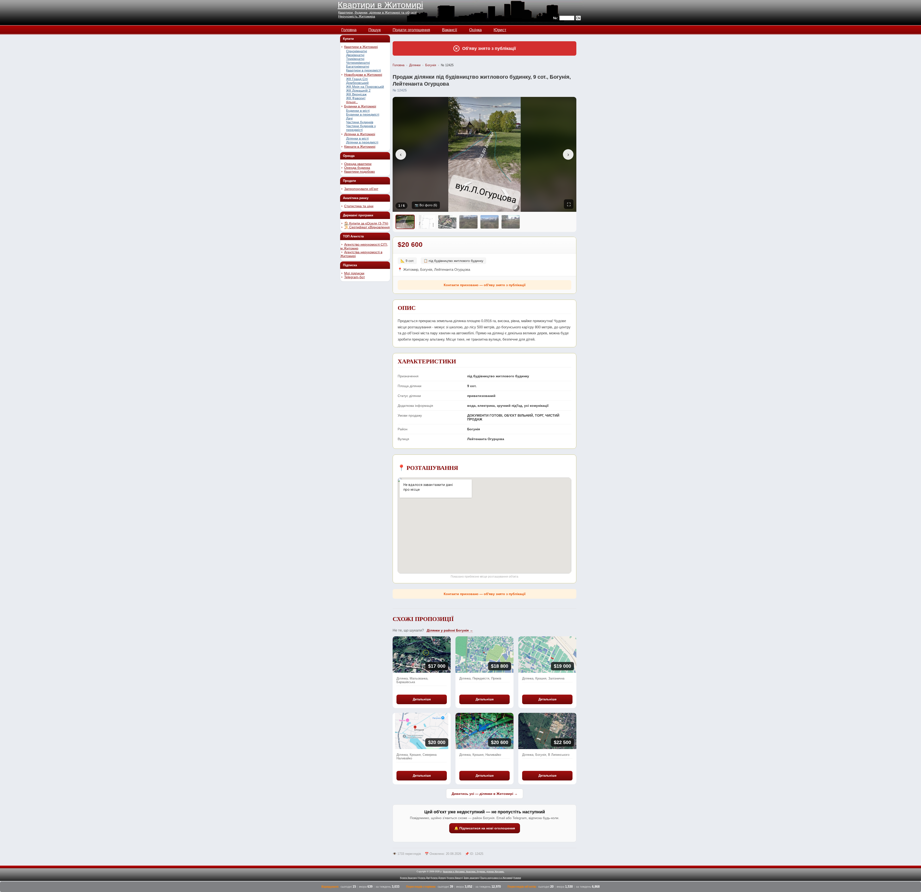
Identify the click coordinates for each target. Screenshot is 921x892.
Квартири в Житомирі (380, 5)
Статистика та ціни (358, 206)
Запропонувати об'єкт (361, 189)
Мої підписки (354, 273)
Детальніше (422, 699)
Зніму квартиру (471, 878)
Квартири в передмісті (363, 70)
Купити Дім (423, 878)
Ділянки (414, 65)
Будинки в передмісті (362, 114)
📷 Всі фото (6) (426, 205)
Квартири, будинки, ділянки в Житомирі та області (377, 12)
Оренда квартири (358, 164)
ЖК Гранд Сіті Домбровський (357, 81)
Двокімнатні (355, 55)
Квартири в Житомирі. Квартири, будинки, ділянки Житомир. (473, 871)
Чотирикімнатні (358, 63)
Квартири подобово (359, 171)
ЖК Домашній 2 (358, 90)
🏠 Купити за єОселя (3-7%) (366, 223)
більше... (352, 102)
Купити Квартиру (408, 878)
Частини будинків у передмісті (361, 128)
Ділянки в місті (357, 138)
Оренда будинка (357, 168)
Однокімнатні (356, 51)
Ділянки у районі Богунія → (450, 630)
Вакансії (449, 29)
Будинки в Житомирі (360, 106)
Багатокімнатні (357, 66)
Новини (517, 878)
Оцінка (475, 29)
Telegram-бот (354, 277)
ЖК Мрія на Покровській (365, 87)
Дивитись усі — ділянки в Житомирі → (485, 794)
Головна (348, 29)
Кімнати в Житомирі (359, 146)
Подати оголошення (411, 29)
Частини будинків (359, 122)
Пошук (374, 29)
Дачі (349, 118)
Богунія (430, 65)
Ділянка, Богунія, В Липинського (545, 754)
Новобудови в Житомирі (363, 75)
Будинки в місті (358, 110)
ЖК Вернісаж (356, 94)
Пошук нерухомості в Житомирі (496, 878)
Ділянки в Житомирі (359, 134)
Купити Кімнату (454, 878)
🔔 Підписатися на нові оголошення (484, 828)
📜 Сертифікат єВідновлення (367, 227)
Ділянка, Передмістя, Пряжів (480, 678)
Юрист (500, 29)
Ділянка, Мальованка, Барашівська (412, 680)
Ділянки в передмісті (362, 142)
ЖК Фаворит (356, 98)
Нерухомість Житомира (356, 16)
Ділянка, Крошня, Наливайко (480, 754)
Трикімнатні (355, 59)
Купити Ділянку (438, 878)
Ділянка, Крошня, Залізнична (543, 678)
